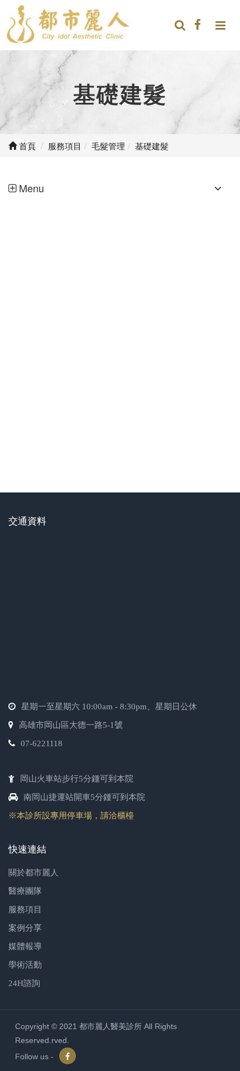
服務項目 (25, 909)
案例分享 (25, 927)
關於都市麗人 (33, 872)
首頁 (26, 145)
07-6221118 (42, 743)
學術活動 (25, 964)
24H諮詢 (24, 983)
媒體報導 (25, 946)
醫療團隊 (25, 891)
